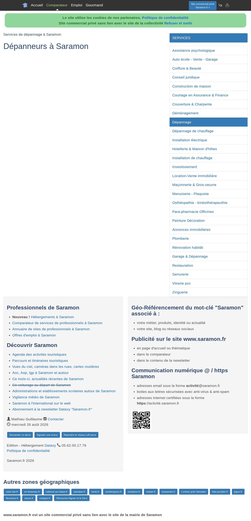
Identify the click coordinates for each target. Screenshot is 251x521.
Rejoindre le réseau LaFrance (80, 434)
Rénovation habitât (187, 247)
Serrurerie (180, 274)
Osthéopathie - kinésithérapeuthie (199, 203)
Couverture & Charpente (192, 104)
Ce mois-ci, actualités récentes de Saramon (48, 379)
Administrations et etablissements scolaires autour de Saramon (64, 391)
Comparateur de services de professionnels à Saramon (57, 323)
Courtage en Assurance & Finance (200, 95)
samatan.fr (79, 491)
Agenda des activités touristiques (39, 354)
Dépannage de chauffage (193, 131)
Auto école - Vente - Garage (195, 59)
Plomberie (180, 238)
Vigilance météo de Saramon (36, 397)
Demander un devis (20, 434)
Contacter (56, 419)
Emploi (76, 5)
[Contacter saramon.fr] (227, 5)
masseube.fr (168, 491)
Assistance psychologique (193, 50)
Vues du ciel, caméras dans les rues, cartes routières (55, 366)
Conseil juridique (186, 77)
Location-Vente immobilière (194, 176)
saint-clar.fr (12, 491)
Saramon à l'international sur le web (41, 403)
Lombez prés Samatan (193, 491)
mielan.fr (151, 491)
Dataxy (50, 445)
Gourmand (94, 5)
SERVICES (181, 38)
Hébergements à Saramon (52, 317)
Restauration (182, 265)
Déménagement (185, 113)
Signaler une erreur (47, 434)
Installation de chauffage (192, 158)
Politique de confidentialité (165, 18)
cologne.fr (44, 498)
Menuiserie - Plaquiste (190, 194)
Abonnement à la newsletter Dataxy (52, 409)
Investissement (184, 167)
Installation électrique (189, 140)
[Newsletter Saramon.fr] (220, 5)
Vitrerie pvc (181, 283)
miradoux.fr (134, 491)
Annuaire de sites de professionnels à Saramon (51, 329)
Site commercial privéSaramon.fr (202, 6)
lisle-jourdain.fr (220, 491)
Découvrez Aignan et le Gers (71, 498)
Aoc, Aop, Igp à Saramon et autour (40, 373)
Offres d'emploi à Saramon (34, 335)
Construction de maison (191, 86)
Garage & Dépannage (190, 256)
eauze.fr (28, 498)
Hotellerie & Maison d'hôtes (194, 149)
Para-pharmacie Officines (193, 212)
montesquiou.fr (113, 491)
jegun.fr (238, 491)
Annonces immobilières (191, 229)
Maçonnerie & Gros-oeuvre (194, 185)
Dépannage (181, 122)
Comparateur (57, 5)
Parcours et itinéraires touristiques (40, 361)
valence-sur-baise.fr (56, 491)
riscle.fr (95, 491)
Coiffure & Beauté (186, 68)
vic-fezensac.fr (32, 491)
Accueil (37, 5)
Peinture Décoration (188, 220)
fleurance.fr (12, 498)
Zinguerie (180, 292)
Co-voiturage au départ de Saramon (41, 385)
